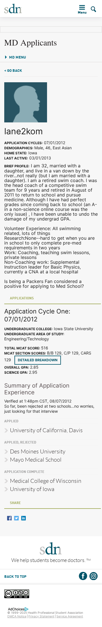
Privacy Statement (41, 616)
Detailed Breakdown (38, 360)
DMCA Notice (16, 616)
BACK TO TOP (15, 577)
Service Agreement (69, 616)
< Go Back (13, 71)
